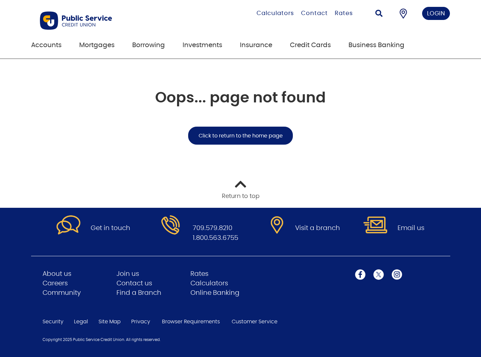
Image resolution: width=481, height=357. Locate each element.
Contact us (134, 283)
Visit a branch (317, 228)
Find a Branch (138, 293)
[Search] (379, 14)
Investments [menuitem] (202, 45)
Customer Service (254, 321)
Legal (81, 321)
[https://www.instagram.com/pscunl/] (397, 274)
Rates (344, 13)
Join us (127, 274)
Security (53, 321)
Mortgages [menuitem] (97, 45)
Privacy (140, 321)
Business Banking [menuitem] (376, 45)
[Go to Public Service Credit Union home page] (109, 20)
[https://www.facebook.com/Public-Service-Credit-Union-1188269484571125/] (360, 274)
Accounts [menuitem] (46, 45)
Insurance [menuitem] (256, 45)
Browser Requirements (191, 321)
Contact (314, 13)
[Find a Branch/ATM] (403, 13)
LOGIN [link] (436, 14)
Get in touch (110, 228)
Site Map (109, 321)
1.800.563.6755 (215, 238)
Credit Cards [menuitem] (310, 45)
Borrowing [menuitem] (148, 45)
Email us (411, 228)
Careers (55, 283)
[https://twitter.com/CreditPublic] (378, 274)
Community (62, 293)
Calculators (275, 13)
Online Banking (215, 293)
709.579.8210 (212, 228)
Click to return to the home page (241, 135)
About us (57, 274)
